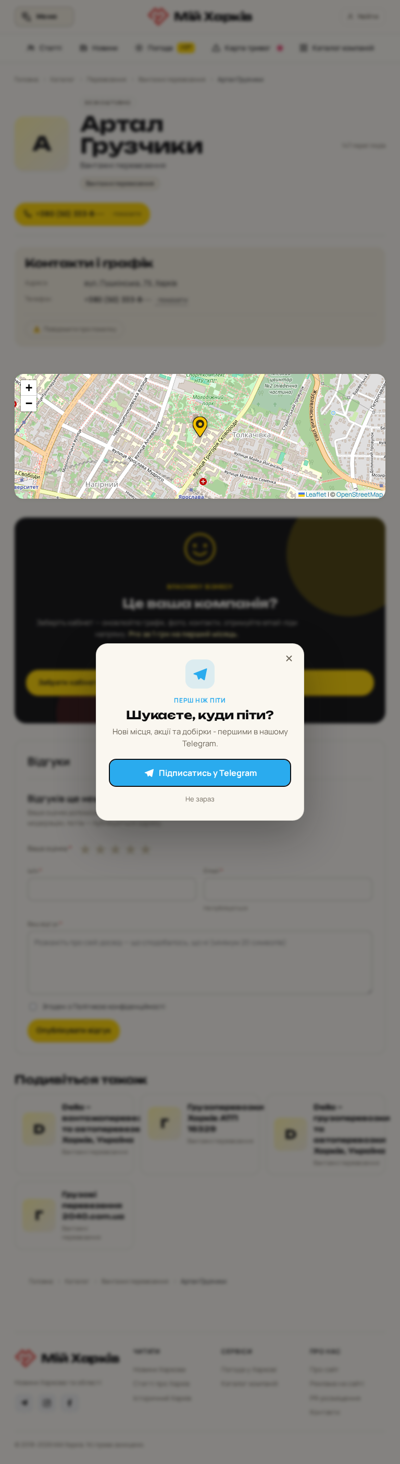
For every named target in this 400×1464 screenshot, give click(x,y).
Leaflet (316, 494)
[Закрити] (289, 658)
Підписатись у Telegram (208, 773)
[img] (200, 436)
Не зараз (200, 799)
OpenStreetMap (359, 494)
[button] (200, 427)
